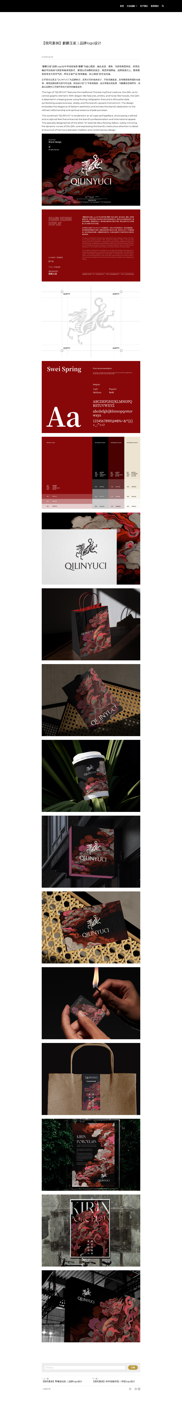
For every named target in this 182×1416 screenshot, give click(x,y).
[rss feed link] (139, 1389)
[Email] (136, 1389)
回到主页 (47, 1389)
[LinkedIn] (130, 1389)
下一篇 (94, 1378)
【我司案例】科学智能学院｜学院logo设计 (113, 1381)
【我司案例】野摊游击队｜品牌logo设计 (62, 1381)
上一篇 (46, 1378)
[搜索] (163, 6)
